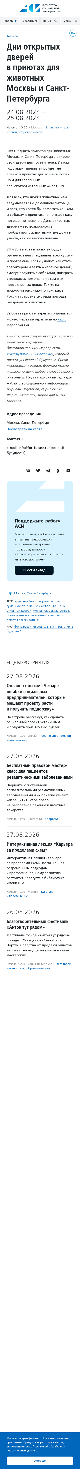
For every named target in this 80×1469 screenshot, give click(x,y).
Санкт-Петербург (39, 593)
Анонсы (12, 36)
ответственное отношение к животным (35, 615)
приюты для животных (23, 620)
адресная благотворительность (37, 601)
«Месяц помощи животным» (30, 354)
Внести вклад (34, 570)
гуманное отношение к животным (31, 606)
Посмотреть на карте (24, 429)
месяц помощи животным (51, 610)
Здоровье (51, 819)
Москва (19, 593)
